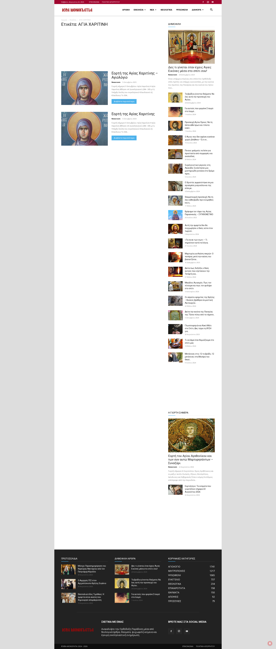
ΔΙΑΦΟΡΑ (196, 9)
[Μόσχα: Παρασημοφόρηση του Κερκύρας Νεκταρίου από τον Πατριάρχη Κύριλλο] (68, 569)
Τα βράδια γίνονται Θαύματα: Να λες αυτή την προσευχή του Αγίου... (199, 97)
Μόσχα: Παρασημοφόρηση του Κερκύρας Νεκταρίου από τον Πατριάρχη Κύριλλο (92, 569)
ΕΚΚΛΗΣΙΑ (138, 9)
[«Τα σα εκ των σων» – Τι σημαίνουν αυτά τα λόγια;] (175, 243)
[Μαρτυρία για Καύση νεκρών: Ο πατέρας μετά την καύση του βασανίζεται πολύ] (175, 257)
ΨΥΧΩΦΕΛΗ (182, 9)
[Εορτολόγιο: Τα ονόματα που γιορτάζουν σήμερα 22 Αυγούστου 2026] (175, 490)
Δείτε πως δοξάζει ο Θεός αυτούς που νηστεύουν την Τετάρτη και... (197, 271)
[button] (211, 10)
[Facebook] (203, 2)
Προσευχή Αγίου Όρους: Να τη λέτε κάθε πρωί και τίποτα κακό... (198, 125)
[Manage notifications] (270, 643)
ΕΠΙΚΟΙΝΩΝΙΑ (94, 2)
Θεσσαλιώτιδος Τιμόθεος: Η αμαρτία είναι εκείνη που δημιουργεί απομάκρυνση (91, 597)
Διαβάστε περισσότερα (124, 101)
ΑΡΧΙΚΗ (126, 9)
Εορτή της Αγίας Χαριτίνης (133, 114)
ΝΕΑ (152, 9)
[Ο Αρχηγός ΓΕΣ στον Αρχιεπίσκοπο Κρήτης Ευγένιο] (68, 584)
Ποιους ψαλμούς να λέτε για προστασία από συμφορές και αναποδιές (199, 153)
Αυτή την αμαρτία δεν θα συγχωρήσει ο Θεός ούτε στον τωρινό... (199, 228)
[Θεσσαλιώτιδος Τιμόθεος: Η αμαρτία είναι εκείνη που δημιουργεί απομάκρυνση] (68, 598)
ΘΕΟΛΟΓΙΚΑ (166, 9)
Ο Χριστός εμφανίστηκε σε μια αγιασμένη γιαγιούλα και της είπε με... (199, 185)
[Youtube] (212, 2)
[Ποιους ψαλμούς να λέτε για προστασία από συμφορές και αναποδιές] (175, 154)
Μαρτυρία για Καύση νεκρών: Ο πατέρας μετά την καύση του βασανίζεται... (199, 256)
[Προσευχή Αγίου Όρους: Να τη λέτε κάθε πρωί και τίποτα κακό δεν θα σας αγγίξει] (175, 126)
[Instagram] (208, 2)
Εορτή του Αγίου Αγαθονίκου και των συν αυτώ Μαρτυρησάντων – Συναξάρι (190, 459)
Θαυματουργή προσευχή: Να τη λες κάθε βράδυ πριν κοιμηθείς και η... (199, 200)
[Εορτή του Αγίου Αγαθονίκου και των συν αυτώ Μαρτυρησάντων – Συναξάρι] (191, 435)
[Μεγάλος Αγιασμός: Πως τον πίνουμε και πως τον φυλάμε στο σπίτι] (175, 286)
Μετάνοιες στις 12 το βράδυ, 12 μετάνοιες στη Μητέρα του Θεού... (199, 357)
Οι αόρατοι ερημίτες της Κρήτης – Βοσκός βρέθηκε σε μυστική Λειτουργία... (200, 300)
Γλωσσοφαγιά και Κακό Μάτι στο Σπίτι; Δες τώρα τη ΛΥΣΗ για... (198, 328)
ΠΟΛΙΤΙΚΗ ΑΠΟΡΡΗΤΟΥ (111, 2)
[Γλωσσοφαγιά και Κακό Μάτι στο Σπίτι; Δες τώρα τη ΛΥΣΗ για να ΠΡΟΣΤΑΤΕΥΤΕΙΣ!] (175, 329)
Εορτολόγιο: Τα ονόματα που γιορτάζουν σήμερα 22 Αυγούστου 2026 (198, 489)
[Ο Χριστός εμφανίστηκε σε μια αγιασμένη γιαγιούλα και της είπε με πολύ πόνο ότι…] (175, 186)
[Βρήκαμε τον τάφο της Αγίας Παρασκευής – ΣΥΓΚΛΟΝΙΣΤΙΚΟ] (175, 215)
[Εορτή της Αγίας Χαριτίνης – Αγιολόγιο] (84, 88)
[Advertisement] (111, 50)
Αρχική (64, 20)
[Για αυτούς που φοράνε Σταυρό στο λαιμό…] (175, 112)
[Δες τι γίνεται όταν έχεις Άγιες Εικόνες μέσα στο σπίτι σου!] (191, 47)
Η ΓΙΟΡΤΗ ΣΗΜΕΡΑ (178, 412)
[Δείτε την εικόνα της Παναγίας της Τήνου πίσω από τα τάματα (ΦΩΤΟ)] (175, 315)
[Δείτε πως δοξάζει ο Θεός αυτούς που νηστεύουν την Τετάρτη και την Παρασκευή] (175, 272)
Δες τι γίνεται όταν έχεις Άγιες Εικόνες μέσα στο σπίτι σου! (189, 69)
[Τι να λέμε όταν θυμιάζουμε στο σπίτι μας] (175, 344)
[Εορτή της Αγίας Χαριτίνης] (84, 129)
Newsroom (116, 82)
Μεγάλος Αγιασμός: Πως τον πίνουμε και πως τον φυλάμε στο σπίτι (198, 286)
